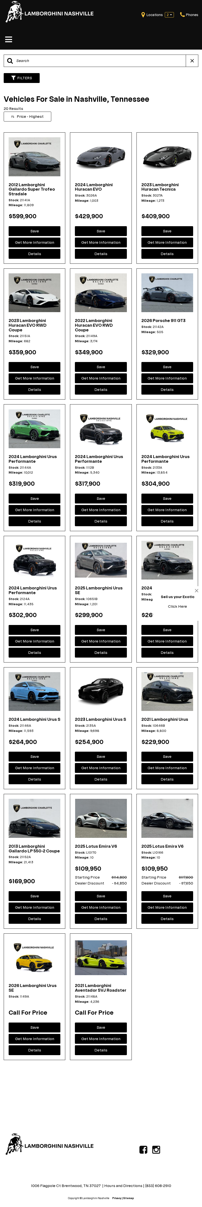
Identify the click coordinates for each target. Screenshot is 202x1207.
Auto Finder (49, 1074)
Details (34, 254)
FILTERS (24, 78)
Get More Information (34, 242)
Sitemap (128, 1198)
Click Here (177, 606)
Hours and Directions (123, 1186)
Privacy (116, 1198)
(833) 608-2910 (158, 1186)
